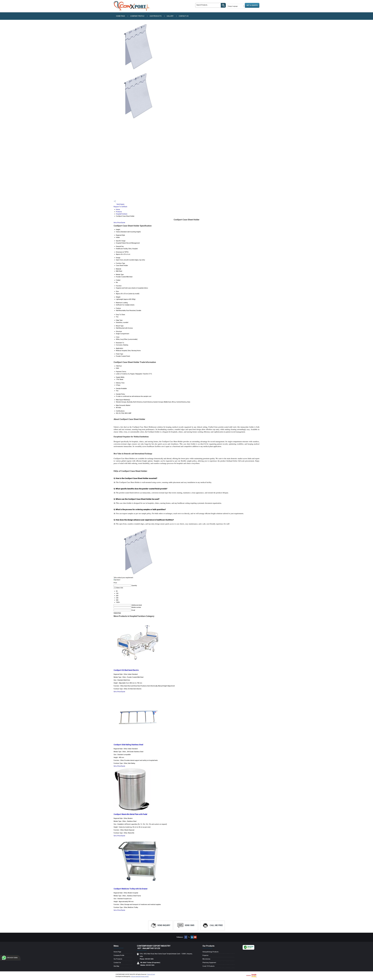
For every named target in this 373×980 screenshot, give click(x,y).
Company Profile (137, 16)
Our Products (155, 16)
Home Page (120, 16)
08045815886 (12, 958)
